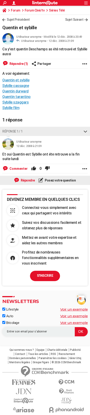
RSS (53, 354)
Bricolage (12, 323)
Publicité (75, 350)
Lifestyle (11, 309)
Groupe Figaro (41, 362)
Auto (9, 316)
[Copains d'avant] (23, 400)
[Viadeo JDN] (66, 400)
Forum (15, 10)
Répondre (27, 180)
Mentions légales (19, 362)
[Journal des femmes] (23, 382)
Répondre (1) (18, 64)
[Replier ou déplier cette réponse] (85, 131)
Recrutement (67, 354)
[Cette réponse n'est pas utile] (47, 168)
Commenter (18, 168)
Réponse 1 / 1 (12, 131)
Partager (44, 64)
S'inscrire (45, 275)
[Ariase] (23, 409)
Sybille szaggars (15, 102)
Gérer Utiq (75, 358)
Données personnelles (22, 358)
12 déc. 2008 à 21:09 (61, 41)
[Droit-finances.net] (66, 391)
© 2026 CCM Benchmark (66, 362)
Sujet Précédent (18, 19)
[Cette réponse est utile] (34, 168)
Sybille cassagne (15, 86)
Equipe (40, 350)
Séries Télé (57, 10)
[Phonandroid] (66, 410)
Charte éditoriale (57, 350)
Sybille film (10, 108)
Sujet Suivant (74, 19)
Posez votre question (60, 180)
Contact (20, 354)
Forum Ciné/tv (35, 10)
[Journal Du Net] (23, 391)
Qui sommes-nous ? (21, 350)
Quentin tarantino (16, 97)
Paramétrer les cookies (52, 358)
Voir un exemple (74, 309)
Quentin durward (15, 91)
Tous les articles (38, 354)
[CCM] (66, 382)
